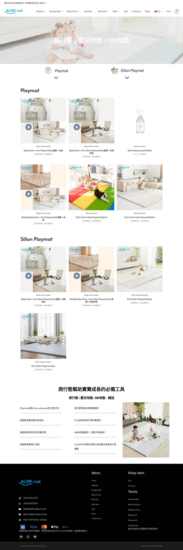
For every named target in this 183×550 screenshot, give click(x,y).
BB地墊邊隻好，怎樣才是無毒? (89, 432)
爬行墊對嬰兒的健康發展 (86, 408)
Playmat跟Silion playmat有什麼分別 (39, 408)
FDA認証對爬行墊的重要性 (87, 420)
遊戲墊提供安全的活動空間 (33, 432)
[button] (44, 11)
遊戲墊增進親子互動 (30, 444)
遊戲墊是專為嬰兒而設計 (32, 420)
